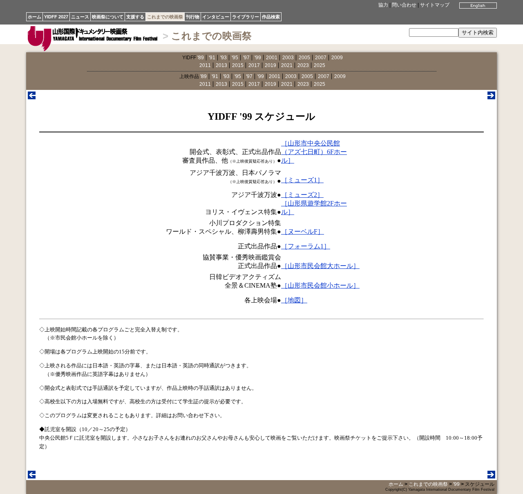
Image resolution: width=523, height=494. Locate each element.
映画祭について (107, 16)
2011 (205, 65)
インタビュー (215, 16)
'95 (235, 57)
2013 (221, 65)
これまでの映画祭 (165, 16)
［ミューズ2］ (302, 194)
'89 (200, 57)
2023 (303, 65)
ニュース (80, 16)
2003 (288, 57)
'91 (212, 57)
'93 (223, 57)
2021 (287, 65)
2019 (270, 65)
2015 (238, 65)
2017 (254, 65)
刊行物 (192, 16)
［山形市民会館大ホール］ (320, 265)
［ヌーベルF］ (302, 231)
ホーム (34, 16)
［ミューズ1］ (302, 180)
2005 (304, 57)
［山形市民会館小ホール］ (320, 285)
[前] (32, 97)
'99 (258, 57)
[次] (491, 97)
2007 (320, 57)
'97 (246, 57)
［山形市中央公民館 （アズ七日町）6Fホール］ (314, 152)
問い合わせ (404, 5)
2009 (337, 57)
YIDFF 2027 (56, 16)
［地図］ (294, 300)
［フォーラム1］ (305, 246)
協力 (383, 5)
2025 (319, 65)
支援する (135, 16)
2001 (271, 57)
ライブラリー (245, 16)
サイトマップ (434, 5)
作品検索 (271, 16)
